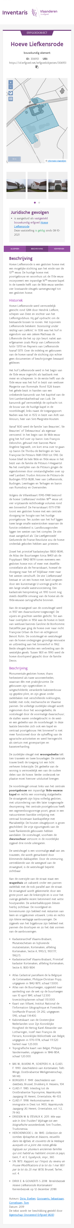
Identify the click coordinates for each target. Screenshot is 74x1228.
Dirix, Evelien (28, 1198)
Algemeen (15, 249)
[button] (35, 202)
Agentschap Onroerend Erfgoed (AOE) (31, 1215)
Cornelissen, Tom (19, 1202)
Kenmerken (59, 249)
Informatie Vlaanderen (57, 161)
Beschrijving (37, 249)
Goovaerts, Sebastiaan (50, 1198)
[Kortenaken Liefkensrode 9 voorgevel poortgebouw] (58, 185)
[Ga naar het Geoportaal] (10, 93)
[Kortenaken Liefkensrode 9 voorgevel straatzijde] (16, 185)
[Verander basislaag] (10, 99)
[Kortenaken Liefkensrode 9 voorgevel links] (37, 185)
